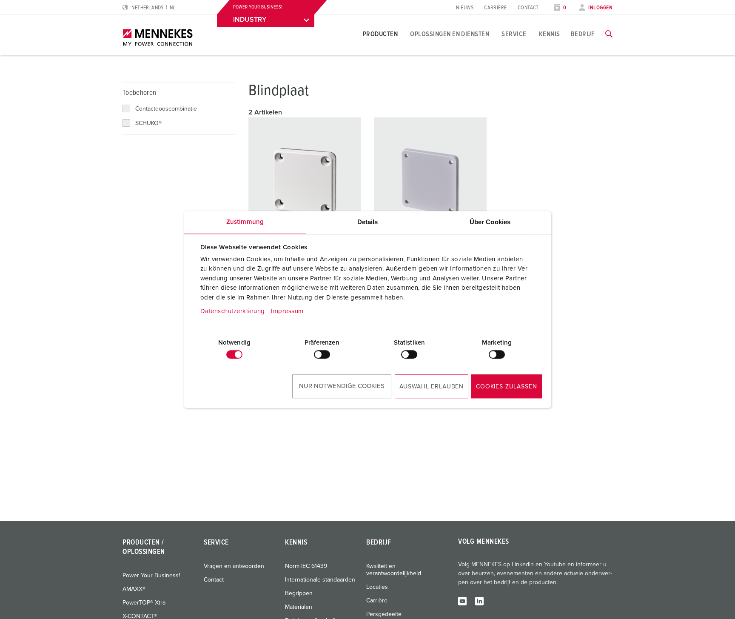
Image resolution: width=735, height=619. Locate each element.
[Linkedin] (479, 601)
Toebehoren (139, 93)
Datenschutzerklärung (232, 311)
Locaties (377, 587)
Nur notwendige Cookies (342, 386)
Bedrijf (583, 34)
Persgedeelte (384, 614)
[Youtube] (462, 601)
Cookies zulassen (506, 387)
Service (513, 34)
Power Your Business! (151, 576)
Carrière (495, 8)
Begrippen (299, 593)
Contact (528, 8)
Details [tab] (367, 221)
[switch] (322, 354)
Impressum (287, 311)
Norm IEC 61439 (306, 566)
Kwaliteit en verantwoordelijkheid (393, 569)
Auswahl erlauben (431, 387)
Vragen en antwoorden (234, 566)
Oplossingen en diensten (449, 34)
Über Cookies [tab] (490, 221)
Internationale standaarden (320, 580)
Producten (380, 34)
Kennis (549, 34)
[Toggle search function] (608, 34)
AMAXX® (133, 589)
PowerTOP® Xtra (143, 603)
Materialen (298, 607)
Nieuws (464, 8)
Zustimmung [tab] (245, 222)
